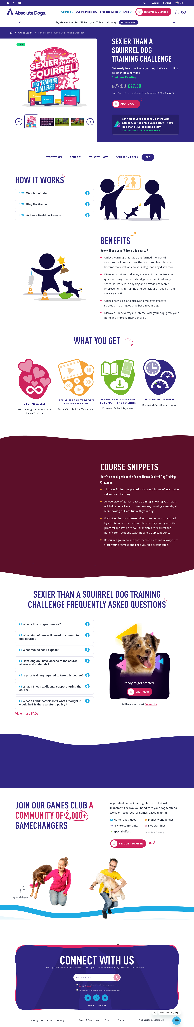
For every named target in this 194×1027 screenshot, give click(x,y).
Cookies (122, 1020)
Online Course (25, 32)
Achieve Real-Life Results (40, 215)
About (155, 2)
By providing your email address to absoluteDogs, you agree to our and (97, 985)
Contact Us (151, 704)
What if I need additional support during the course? (50, 688)
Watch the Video (33, 193)
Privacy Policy (88, 986)
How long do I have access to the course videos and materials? (48, 662)
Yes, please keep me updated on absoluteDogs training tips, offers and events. (100, 990)
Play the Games (33, 204)
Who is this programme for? (40, 624)
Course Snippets (127, 157)
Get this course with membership (141, 130)
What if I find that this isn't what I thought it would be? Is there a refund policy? (50, 702)
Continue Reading (124, 77)
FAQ (148, 157)
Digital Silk (159, 1019)
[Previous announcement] (20, 22)
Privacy (108, 1020)
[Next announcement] (174, 22)
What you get (98, 157)
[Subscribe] (116, 977)
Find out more (128, 22)
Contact (167, 2)
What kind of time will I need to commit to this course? (49, 637)
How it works (53, 157)
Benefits (75, 157)
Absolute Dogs (58, 1020)
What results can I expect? (39, 650)
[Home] (11, 33)
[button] (145, 3)
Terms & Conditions (89, 1020)
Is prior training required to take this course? (51, 675)
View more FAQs (26, 713)
